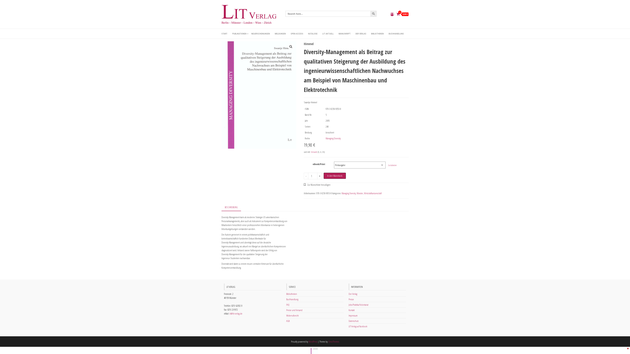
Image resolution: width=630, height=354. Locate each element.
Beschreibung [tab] (231, 207)
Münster (360, 193)
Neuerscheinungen (260, 33)
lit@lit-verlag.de (236, 313)
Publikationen (239, 33)
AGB (288, 321)
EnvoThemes (334, 341)
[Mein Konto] (392, 14)
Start (224, 33)
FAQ (287, 304)
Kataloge (312, 33)
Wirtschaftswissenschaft (373, 193)
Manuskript (345, 33)
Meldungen (280, 33)
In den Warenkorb (334, 175)
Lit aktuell (328, 33)
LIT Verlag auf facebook (358, 326)
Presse (351, 299)
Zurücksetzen (392, 165)
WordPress (313, 341)
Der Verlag (361, 33)
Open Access (297, 33)
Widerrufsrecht (292, 315)
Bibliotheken (377, 33)
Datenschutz (354, 321)
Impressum (353, 315)
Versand (314, 151)
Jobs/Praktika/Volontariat (358, 304)
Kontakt (352, 310)
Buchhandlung (396, 33)
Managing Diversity (333, 138)
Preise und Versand (294, 310)
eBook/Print (319, 164)
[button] (291, 47)
